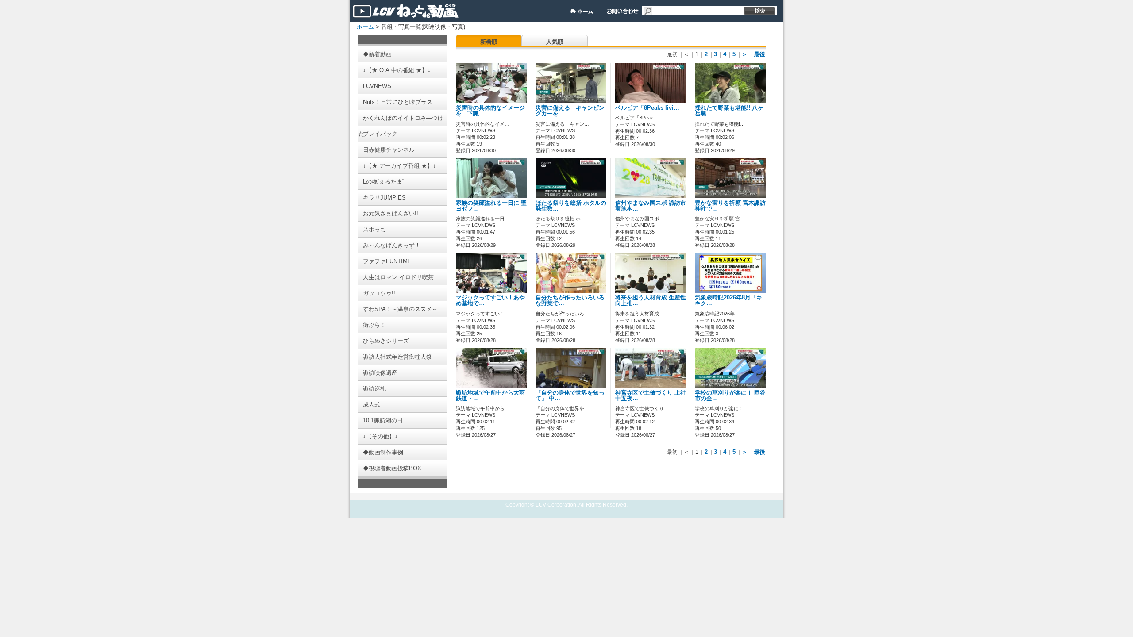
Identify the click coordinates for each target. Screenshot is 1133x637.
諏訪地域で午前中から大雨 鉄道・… (490, 396)
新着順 (488, 41)
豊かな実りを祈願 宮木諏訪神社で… (730, 206)
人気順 (554, 41)
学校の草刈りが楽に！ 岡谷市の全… (730, 396)
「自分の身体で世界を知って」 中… (570, 396)
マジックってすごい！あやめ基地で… (490, 301)
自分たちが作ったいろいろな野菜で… (570, 301)
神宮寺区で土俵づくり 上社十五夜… (650, 396)
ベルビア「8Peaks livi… (647, 108)
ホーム (365, 26)
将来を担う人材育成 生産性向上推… (650, 301)
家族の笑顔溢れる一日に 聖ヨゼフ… (491, 206)
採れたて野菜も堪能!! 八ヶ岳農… (729, 111)
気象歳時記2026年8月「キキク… (728, 301)
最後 (759, 54)
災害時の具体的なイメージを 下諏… (490, 111)
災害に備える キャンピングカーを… (570, 111)
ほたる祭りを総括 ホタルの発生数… (571, 206)
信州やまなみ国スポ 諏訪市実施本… (650, 206)
